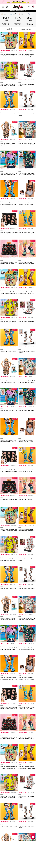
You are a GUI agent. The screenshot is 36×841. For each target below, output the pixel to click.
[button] (3, 7)
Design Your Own (9, 58)
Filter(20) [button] (9, 29)
